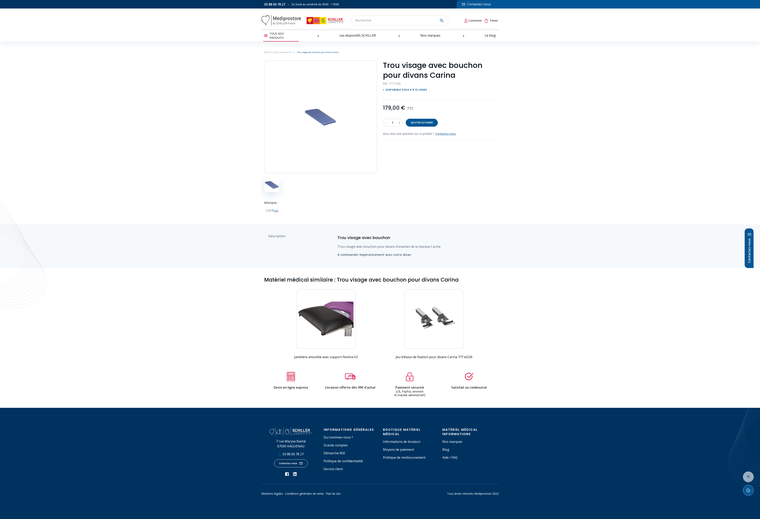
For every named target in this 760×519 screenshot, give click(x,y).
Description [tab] (276, 236)
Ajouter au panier (422, 122)
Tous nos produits (277, 36)
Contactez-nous (288, 463)
